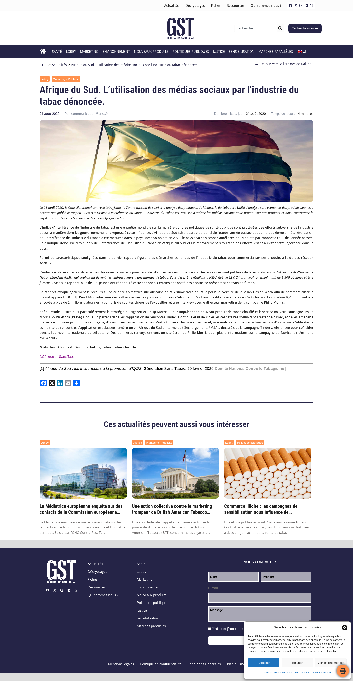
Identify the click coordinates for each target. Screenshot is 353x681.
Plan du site (236, 664)
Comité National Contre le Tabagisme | (250, 368)
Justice (219, 51)
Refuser (297, 662)
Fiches (216, 5)
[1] (75, 297)
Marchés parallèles (275, 51)
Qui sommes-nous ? (266, 5)
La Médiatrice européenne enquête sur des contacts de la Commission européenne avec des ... (81, 509)
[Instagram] (301, 5)
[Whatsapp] (311, 5)
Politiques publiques (190, 51)
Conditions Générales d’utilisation (280, 672)
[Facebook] (290, 5)
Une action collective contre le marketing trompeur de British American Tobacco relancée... (172, 509)
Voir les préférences (331, 662)
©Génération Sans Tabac (58, 356)
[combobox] (256, 28)
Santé (57, 51)
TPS (44, 65)
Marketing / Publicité (66, 79)
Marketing (89, 51)
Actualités (171, 5)
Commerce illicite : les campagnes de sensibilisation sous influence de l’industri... (260, 509)
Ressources (236, 5)
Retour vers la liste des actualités (283, 64)
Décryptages (195, 5)
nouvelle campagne (288, 312)
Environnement (116, 51)
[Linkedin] (306, 5)
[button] (345, 628)
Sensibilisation (241, 51)
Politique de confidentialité (316, 672)
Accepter (264, 662)
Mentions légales (121, 664)
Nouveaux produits (151, 51)
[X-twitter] (296, 5)
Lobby (71, 51)
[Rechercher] (280, 28)
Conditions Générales (204, 664)
